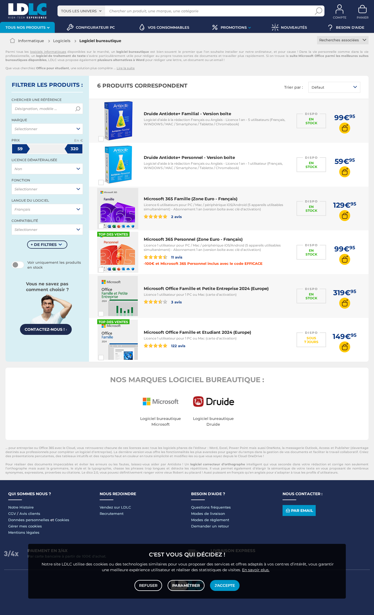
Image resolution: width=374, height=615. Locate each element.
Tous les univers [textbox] (79, 11)
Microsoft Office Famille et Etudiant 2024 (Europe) (197, 332)
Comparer (111, 139)
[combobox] (81, 10)
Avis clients (29, 513)
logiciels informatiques (48, 52)
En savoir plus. (255, 569)
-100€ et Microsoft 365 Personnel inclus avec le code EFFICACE (203, 263)
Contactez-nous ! (46, 329)
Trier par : (293, 87)
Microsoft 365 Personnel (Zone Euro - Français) (193, 239)
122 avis (177, 346)
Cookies (62, 520)
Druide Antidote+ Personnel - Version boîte (189, 157)
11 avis (176, 257)
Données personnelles (28, 520)
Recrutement (111, 513)
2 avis (176, 216)
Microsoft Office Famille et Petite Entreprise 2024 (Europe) (206, 288)
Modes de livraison (208, 513)
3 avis (176, 302)
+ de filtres (44, 244)
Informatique (31, 40)
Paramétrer (186, 585)
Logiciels (61, 40)
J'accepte (225, 585)
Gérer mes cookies (25, 526)
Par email (302, 510)
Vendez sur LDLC (115, 507)
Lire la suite (126, 68)
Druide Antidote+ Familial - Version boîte (187, 113)
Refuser (148, 585)
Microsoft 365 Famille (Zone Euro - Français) (190, 198)
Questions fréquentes (211, 507)
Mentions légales (23, 532)
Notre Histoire (21, 507)
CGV (12, 513)
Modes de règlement (210, 520)
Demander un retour (210, 526)
